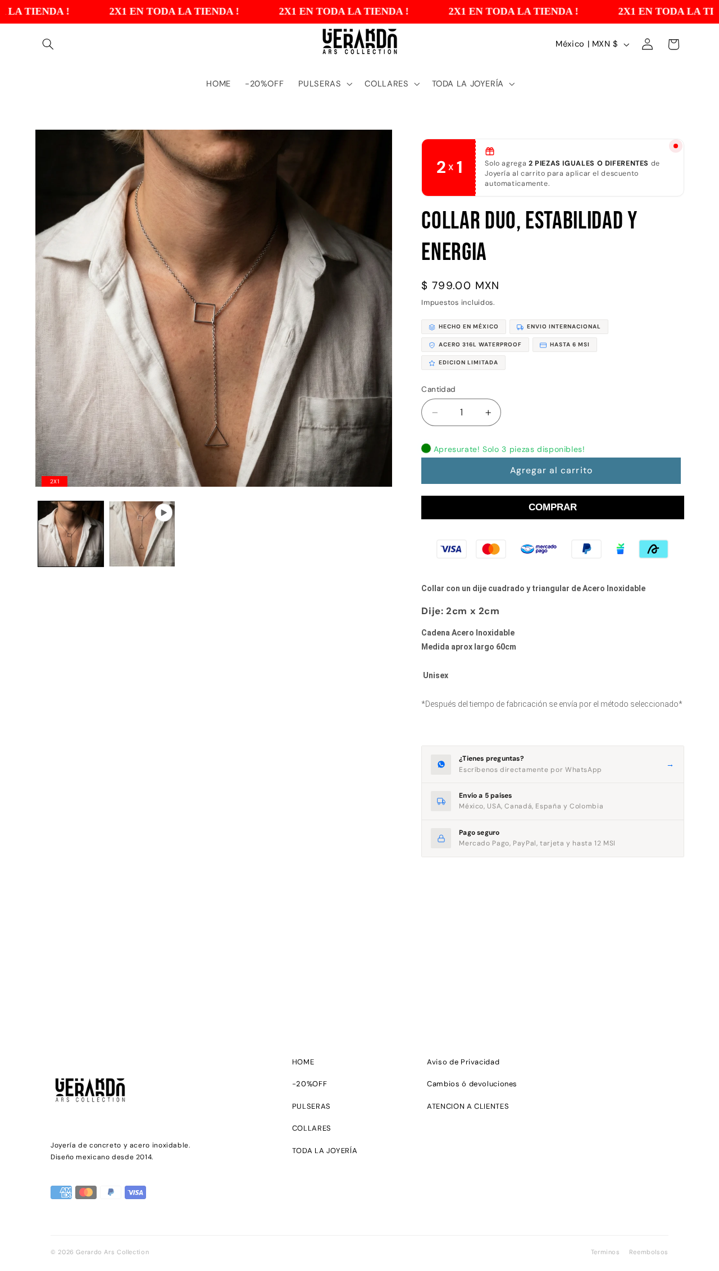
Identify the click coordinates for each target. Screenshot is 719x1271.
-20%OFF (309, 1084)
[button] (48, 44)
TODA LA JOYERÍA (324, 1150)
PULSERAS (311, 1106)
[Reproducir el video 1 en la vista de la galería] (142, 534)
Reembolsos (648, 1252)
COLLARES (311, 1128)
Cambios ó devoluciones (472, 1084)
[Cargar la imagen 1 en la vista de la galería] (71, 534)
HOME (303, 1062)
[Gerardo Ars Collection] (157, 1092)
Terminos (605, 1252)
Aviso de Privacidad (463, 1062)
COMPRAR (553, 507)
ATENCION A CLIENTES (468, 1106)
